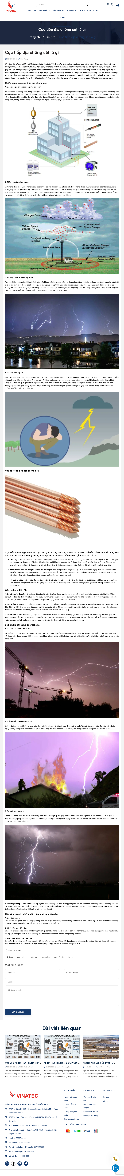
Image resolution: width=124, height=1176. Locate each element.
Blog (95, 10)
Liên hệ (62, 18)
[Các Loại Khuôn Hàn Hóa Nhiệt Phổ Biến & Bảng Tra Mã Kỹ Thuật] (23, 1047)
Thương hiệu (84, 10)
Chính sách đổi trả (90, 1112)
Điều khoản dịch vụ (71, 1119)
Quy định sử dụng (90, 1116)
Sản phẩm (57, 10)
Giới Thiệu (44, 10)
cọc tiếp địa (59, 957)
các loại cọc (22, 957)
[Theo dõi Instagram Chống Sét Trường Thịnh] (7, 1163)
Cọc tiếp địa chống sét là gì (32, 52)
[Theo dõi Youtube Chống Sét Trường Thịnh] (19, 1163)
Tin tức (106, 1097)
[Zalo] (115, 1168)
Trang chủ (31, 10)
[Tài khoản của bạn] (107, 4)
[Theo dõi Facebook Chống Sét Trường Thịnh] (13, 1163)
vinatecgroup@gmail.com (24, 1152)
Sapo (79, 1173)
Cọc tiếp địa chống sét (14, 64)
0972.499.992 (39, 1147)
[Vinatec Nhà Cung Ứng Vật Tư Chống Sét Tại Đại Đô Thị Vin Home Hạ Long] (101, 1047)
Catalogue (71, 10)
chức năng (46, 957)
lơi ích (70, 957)
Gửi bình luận (18, 1012)
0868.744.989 (21, 1138)
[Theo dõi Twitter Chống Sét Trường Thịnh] (26, 1163)
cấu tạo (34, 957)
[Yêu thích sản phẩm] (112, 4)
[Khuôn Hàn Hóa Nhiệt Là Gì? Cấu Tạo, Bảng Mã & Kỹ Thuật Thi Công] (62, 1047)
